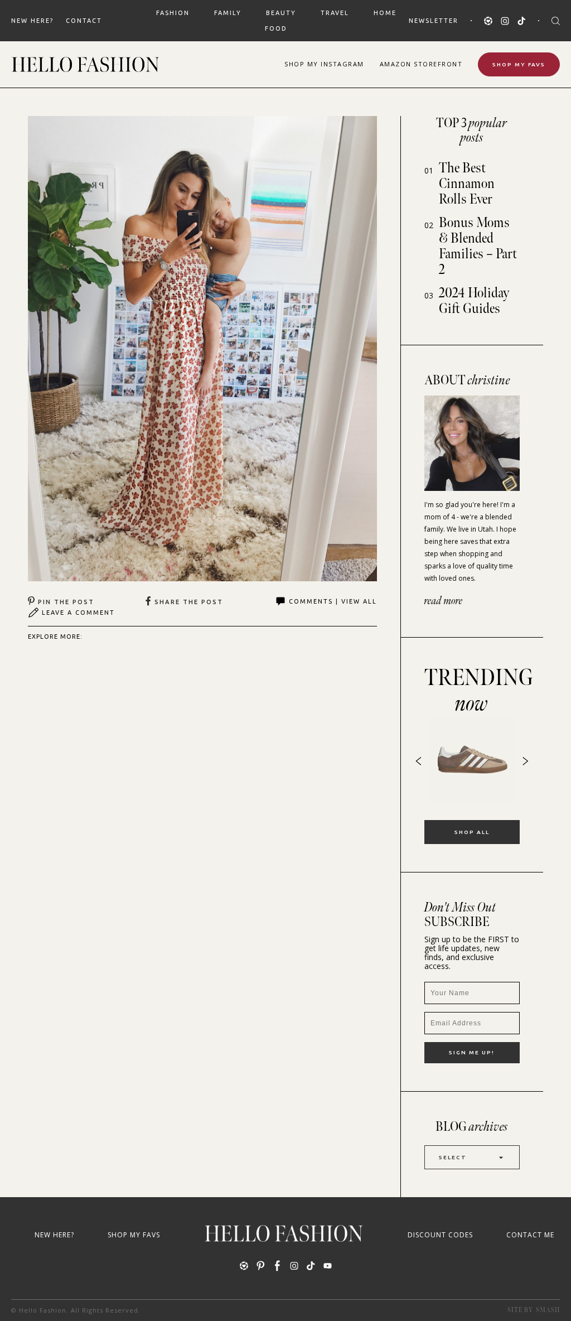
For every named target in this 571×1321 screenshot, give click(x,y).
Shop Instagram (324, 64)
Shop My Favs (518, 64)
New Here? (32, 20)
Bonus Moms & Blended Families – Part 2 (478, 246)
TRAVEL (335, 12)
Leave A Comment (78, 612)
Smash (548, 1310)
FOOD (276, 28)
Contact (84, 20)
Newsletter (433, 20)
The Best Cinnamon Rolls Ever (467, 184)
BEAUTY (281, 12)
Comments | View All (333, 601)
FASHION (173, 12)
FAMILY (227, 12)
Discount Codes (440, 1235)
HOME (385, 12)
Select (453, 1157)
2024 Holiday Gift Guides (474, 301)
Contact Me (530, 1235)
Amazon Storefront (421, 64)
